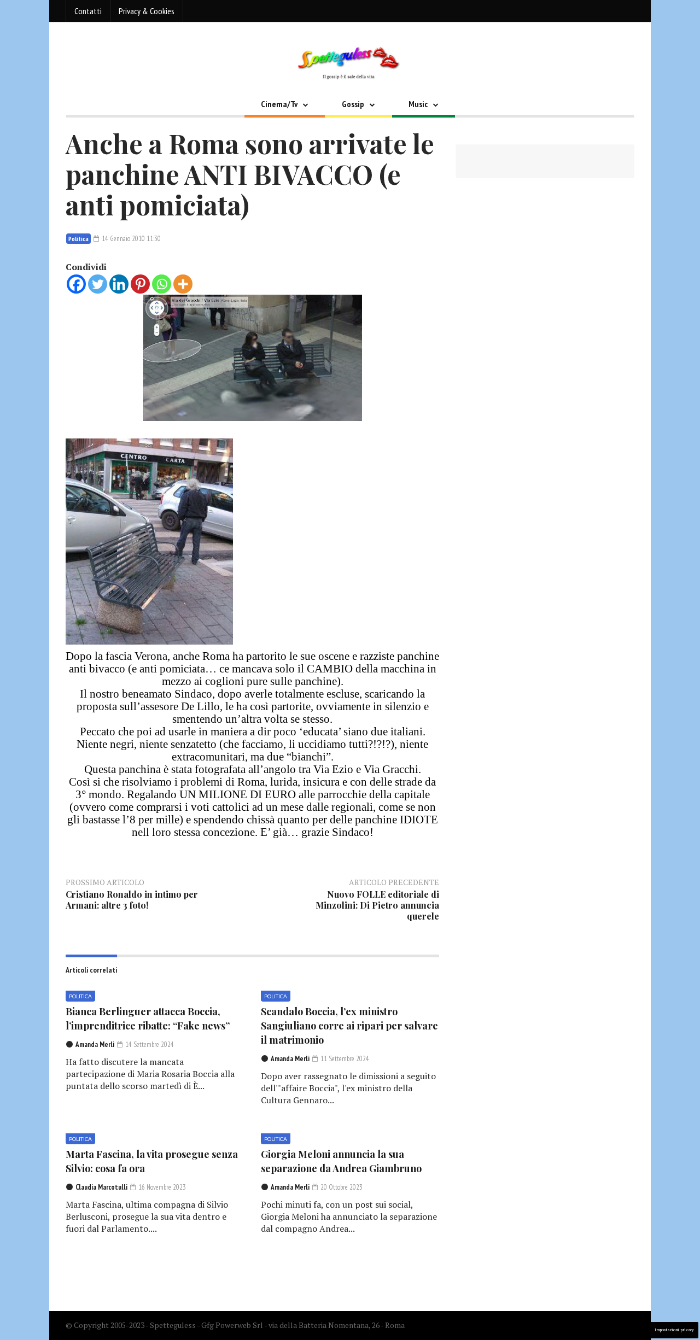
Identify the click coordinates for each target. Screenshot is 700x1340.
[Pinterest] (140, 284)
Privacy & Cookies (146, 10)
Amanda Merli (94, 1044)
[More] (182, 284)
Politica (78, 239)
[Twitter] (97, 284)
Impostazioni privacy (674, 1329)
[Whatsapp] (161, 284)
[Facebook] (76, 284)
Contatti (88, 10)
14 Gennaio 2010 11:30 (130, 238)
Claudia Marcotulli (101, 1187)
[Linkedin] (119, 284)
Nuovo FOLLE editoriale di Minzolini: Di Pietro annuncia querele (377, 905)
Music (418, 103)
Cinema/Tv (279, 103)
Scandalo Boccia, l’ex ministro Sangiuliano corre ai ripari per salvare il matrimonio (349, 1025)
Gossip (353, 103)
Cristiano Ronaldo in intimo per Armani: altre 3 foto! (132, 899)
